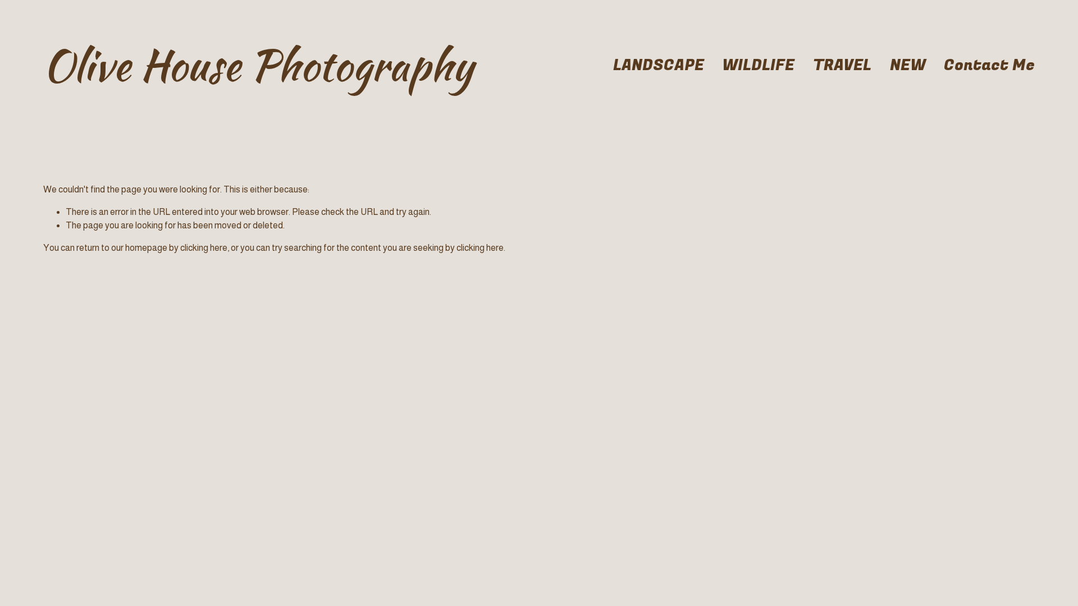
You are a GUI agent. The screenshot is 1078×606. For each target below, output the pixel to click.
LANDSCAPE (658, 65)
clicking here (203, 247)
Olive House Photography (258, 65)
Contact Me (989, 65)
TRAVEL (842, 65)
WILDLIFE (758, 65)
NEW (908, 65)
